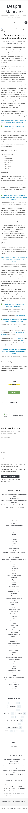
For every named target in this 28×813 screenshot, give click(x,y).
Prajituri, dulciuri (14, 632)
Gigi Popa (10, 41)
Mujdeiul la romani (14, 605)
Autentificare (14, 746)
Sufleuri (14, 668)
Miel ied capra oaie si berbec (14, 598)
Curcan (14, 550)
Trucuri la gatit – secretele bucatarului (14, 677)
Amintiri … (14, 523)
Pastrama (9, 43)
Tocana (14, 673)
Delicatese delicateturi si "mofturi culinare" (14, 552)
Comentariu (5, 437)
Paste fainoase (14, 614)
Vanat (14, 682)
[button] (14, 23)
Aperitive (14, 527)
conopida (8, 713)
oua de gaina (14, 724)
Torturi (14, 675)
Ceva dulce (14, 541)
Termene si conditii (19, 801)
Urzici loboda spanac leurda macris (14, 679)
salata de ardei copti (20, 315)
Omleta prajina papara (14, 609)
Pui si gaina (14, 636)
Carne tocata (14, 539)
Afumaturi (14, 521)
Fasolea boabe (14, 561)
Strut (14, 664)
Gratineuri (14, 577)
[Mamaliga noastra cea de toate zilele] (8, 416)
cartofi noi (14, 706)
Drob (14, 555)
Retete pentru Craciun (14, 645)
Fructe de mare (14, 568)
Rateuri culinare (14, 641)
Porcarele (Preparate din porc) (14, 630)
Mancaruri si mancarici (14, 591)
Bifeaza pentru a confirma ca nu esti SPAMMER (12, 480)
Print (15, 392)
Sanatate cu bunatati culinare (14, 657)
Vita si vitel (14, 689)
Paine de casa (14, 611)
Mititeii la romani (14, 602)
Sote (14, 661)
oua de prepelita (14, 727)
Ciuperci (14, 546)
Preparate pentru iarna (14, 634)
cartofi (14, 703)
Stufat (14, 666)
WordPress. (11, 808)
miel (20, 717)
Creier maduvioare (14, 548)
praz (8, 730)
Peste (14, 618)
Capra (14, 534)
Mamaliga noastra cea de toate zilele (18, 416)
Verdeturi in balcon (14, 684)
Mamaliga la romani (14, 586)
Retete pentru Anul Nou (14, 643)
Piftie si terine (14, 620)
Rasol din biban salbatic (17, 784)
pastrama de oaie (14, 384)
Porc (14, 627)
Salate (14, 654)
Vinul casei (14, 686)
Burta (14, 532)
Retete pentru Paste (14, 648)
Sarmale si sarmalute (14, 659)
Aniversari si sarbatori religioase (14, 525)
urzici (19, 730)
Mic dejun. (14, 596)
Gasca (14, 573)
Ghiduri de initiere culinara (14, 575)
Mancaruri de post (14, 589)
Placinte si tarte (14, 625)
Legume (14, 582)
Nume (3, 452)
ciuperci (14, 710)
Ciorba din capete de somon (17, 788)
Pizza (14, 623)
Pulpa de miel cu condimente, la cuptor (14, 507)
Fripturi (14, 566)
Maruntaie (14, 593)
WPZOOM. (16, 809)
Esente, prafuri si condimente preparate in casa (14, 559)
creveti (21, 713)
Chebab (14, 543)
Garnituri (14, 571)
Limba (14, 584)
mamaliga (21, 338)
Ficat (14, 564)
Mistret (14, 600)
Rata (14, 639)
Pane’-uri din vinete (14, 498)
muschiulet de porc (14, 720)
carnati (14, 536)
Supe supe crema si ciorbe (14, 670)
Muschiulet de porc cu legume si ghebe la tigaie (14, 504)
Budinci (14, 530)
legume (9, 717)
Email (3, 458)
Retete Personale (17, 43)
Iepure (14, 580)
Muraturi (14, 607)
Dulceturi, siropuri (14, 557)
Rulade (14, 652)
